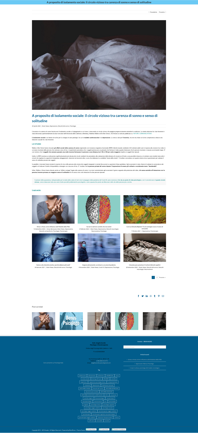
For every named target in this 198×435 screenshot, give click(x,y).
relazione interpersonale (105, 417)
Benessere (54, 229)
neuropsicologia (87, 401)
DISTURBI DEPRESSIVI (112, 388)
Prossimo (162, 12)
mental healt (110, 398)
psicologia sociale (108, 408)
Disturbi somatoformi (45, 231)
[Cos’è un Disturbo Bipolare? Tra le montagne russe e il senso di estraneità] (144, 209)
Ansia (48, 229)
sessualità (99, 420)
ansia (117, 375)
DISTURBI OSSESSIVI (106, 392)
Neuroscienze (95, 231)
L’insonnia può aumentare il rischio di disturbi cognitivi (144, 265)
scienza (116, 417)
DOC (106, 395)
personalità (112, 401)
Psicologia (73, 126)
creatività (87, 385)
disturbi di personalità (92, 392)
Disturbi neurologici (112, 229)
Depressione (53, 126)
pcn (105, 401)
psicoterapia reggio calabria (87, 417)
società (107, 420)
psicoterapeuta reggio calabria (107, 411)
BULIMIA (106, 379)
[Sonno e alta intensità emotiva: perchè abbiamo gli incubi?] (53, 247)
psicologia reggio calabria (92, 408)
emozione (113, 395)
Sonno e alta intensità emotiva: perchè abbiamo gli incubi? (53, 265)
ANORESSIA (109, 375)
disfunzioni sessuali (107, 385)
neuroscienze (98, 401)
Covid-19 (101, 267)
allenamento (91, 375)
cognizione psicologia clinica (97, 382)
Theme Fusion (81, 430)
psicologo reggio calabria (89, 411)
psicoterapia (86, 414)
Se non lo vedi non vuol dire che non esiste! (99, 227)
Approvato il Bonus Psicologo (145, 364)
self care (91, 420)
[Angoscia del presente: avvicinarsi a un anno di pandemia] (99, 247)
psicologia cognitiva (108, 404)
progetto (85, 404)
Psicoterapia (63, 231)
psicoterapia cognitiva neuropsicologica (104, 414)
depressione (96, 385)
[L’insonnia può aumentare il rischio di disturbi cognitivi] (144, 247)
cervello (113, 379)
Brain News (45, 126)
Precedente (153, 12)
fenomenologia (99, 398)
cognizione (84, 382)
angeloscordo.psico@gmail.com (101, 363)
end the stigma (88, 398)
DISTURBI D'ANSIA (85, 388)
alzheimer (101, 375)
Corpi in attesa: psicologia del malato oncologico (145, 368)
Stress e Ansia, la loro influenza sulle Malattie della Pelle (53, 227)
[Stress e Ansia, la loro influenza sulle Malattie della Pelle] (53, 209)
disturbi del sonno (98, 388)
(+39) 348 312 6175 (102, 361)
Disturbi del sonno (63, 126)
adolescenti (82, 375)
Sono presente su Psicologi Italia (53, 363)
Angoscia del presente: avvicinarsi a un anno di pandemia (99, 265)
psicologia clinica (96, 404)
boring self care (96, 379)
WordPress (72, 430)
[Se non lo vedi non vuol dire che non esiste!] (99, 209)
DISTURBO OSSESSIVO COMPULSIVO (92, 395)
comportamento (112, 382)
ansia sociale (86, 379)
